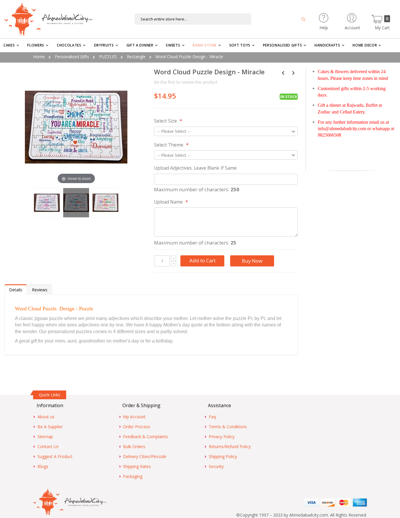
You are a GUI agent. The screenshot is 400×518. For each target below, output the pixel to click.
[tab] (15, 289)
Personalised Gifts (72, 56)
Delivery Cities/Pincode (144, 456)
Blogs (42, 466)
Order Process (136, 426)
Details (15, 289)
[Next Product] (293, 72)
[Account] (363, 16)
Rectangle (136, 56)
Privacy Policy (222, 436)
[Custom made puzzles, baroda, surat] (105, 202)
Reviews (39, 289)
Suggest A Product (55, 456)
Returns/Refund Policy (230, 446)
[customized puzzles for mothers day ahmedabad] (47, 202)
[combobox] (193, 19)
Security (216, 466)
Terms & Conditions (228, 426)
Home (39, 56)
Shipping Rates (137, 466)
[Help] (334, 16)
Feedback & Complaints (145, 436)
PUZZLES (108, 56)
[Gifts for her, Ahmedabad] (76, 202)
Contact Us (48, 446)
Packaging (132, 476)
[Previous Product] (283, 72)
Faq (212, 416)
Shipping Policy (223, 456)
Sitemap (45, 436)
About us (45, 416)
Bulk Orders (134, 446)
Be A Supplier (50, 426)
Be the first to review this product (186, 82)
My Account (134, 416)
